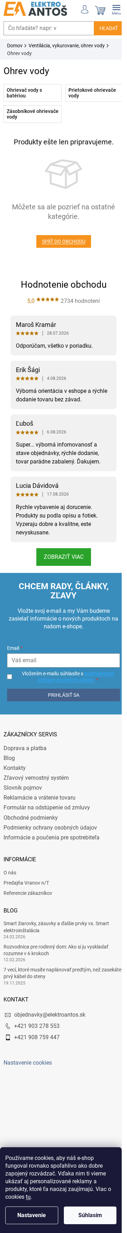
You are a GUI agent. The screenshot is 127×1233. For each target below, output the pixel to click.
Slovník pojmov (23, 787)
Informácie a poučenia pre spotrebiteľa (51, 837)
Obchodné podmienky (31, 817)
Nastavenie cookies (28, 1062)
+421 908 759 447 (37, 1037)
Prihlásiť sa (61, 695)
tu (28, 1196)
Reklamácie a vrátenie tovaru (39, 797)
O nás (10, 872)
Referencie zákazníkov (28, 893)
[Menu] (111, 9)
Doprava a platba (25, 748)
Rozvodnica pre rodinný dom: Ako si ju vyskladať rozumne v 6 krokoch (56, 950)
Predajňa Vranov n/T (26, 883)
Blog (9, 758)
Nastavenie (31, 1215)
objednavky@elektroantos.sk (49, 1014)
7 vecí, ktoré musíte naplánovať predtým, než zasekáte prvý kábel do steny (52, 973)
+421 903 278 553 (37, 1026)
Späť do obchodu (61, 241)
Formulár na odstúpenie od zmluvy (47, 807)
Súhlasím (90, 1215)
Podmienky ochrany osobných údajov (50, 827)
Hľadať (103, 28)
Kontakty (15, 768)
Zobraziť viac (61, 556)
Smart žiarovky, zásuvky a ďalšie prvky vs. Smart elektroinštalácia (56, 927)
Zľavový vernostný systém (36, 777)
